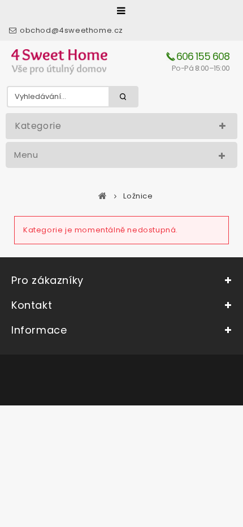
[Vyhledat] (123, 96)
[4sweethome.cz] (59, 62)
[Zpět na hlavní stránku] (102, 196)
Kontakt (31, 305)
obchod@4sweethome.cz (71, 30)
